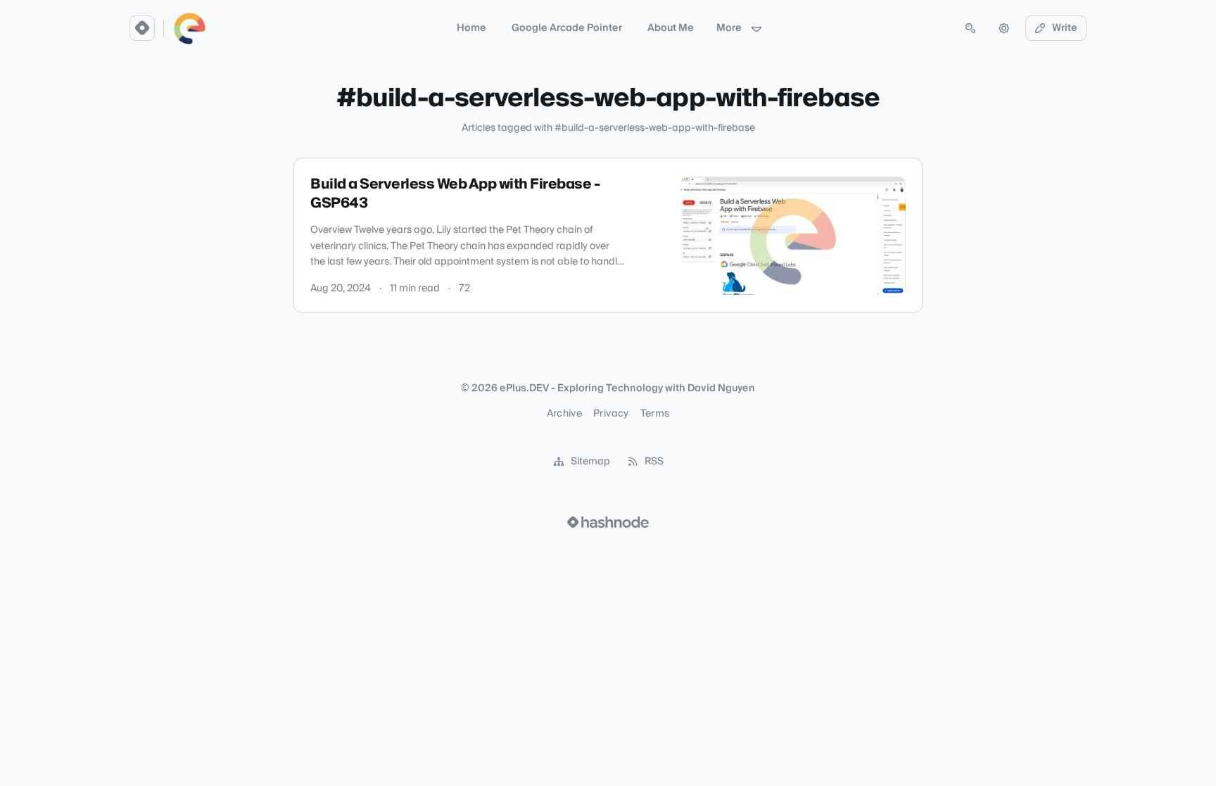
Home (471, 28)
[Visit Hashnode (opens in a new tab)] (608, 522)
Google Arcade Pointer (567, 28)
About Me (670, 28)
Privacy (610, 413)
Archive (564, 413)
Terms (655, 413)
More (729, 28)
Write (1064, 28)
